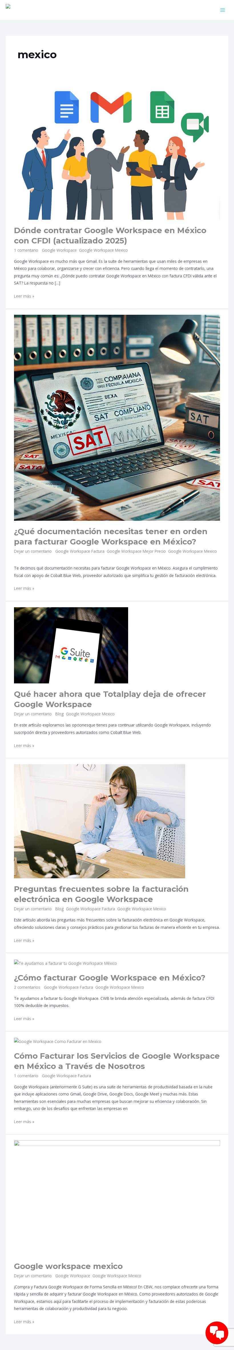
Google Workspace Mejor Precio (136, 551)
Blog (59, 714)
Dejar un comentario (33, 551)
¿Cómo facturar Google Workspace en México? (109, 977)
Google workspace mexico (68, 1266)
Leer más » (24, 295)
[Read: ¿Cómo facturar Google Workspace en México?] (65, 962)
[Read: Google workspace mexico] (117, 1197)
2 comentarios (27, 987)
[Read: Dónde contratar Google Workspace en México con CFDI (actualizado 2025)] (117, 149)
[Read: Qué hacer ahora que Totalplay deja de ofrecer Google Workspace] (71, 644)
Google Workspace (59, 250)
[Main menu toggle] (223, 10)
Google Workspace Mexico (103, 250)
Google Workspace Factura (79, 551)
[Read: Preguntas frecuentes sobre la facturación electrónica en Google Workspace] (99, 821)
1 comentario (26, 250)
